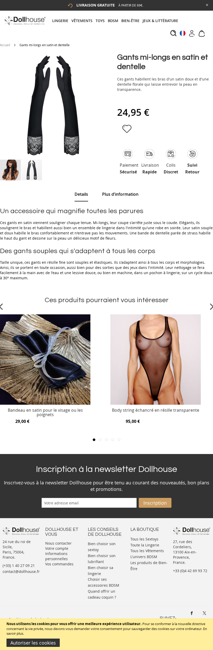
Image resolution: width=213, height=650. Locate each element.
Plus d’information (120, 194)
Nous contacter (58, 543)
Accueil (5, 45)
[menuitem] (61, 21)
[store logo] (25, 20)
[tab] (116, 21)
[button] (10, 170)
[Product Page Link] (45, 403)
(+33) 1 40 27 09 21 (19, 565)
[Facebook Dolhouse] (192, 613)
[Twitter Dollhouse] (204, 613)
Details (81, 194)
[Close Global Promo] (206, 4)
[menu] (116, 21)
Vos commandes (59, 563)
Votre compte (56, 548)
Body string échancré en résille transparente (155, 410)
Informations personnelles (56, 556)
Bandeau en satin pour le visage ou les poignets (45, 412)
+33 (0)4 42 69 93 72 (190, 570)
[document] (107, 634)
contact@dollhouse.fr (21, 571)
